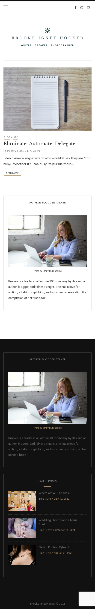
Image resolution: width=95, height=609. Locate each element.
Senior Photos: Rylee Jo (55, 547)
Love (49, 530)
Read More (12, 173)
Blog (7, 137)
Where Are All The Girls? (55, 493)
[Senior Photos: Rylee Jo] (22, 555)
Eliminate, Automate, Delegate (39, 143)
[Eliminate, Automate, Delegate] (47, 99)
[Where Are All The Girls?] (22, 500)
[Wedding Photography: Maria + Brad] (22, 528)
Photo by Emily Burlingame (47, 271)
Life (15, 137)
